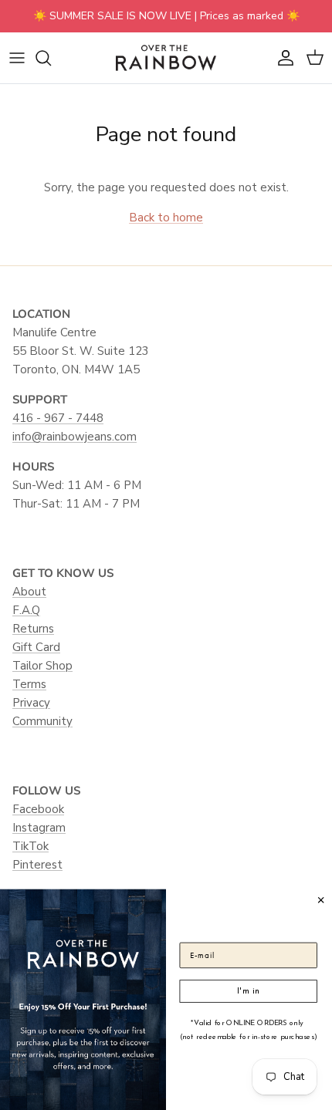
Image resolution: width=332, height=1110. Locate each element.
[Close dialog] (321, 899)
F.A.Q (26, 610)
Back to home (166, 217)
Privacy (31, 702)
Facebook (38, 809)
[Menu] (17, 58)
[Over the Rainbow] (166, 58)
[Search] (51, 58)
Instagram (39, 827)
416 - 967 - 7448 (57, 418)
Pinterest (37, 864)
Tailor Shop (42, 665)
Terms (29, 684)
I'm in (248, 990)
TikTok (30, 846)
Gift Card (36, 647)
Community (42, 721)
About (29, 591)
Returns (33, 628)
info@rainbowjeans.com (74, 436)
